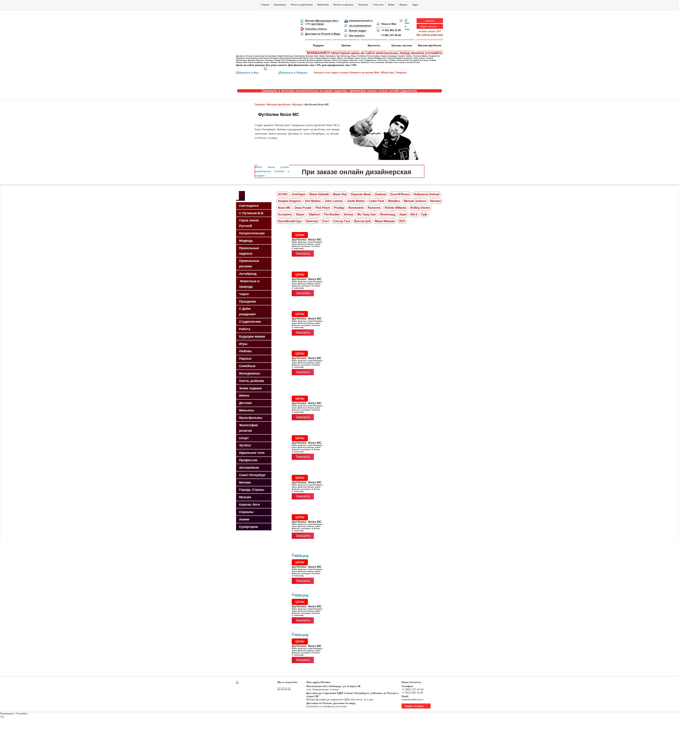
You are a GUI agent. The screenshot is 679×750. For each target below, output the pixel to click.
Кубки (391, 4)
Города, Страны (251, 489)
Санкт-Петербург (252, 475)
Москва (245, 482)
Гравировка (280, 4)
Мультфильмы (250, 418)
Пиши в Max (388, 23)
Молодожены (249, 373)
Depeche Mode (361, 194)
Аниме (244, 519)
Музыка (245, 497)
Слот (325, 221)
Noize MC (284, 207)
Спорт (244, 438)
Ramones (374, 207)
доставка (317, 23)
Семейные (247, 366)
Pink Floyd (322, 207)
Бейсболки (323, 4)
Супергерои (248, 527)
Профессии (248, 460)
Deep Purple (303, 207)
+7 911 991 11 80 (391, 30)
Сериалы (246, 512)
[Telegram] (407, 25)
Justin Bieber (356, 201)
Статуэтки (378, 4)
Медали (403, 4)
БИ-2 (414, 214)
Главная (265, 4)
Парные (245, 358)
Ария (403, 214)
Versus (348, 214)
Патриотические (252, 233)
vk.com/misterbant (360, 25)
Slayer (300, 214)
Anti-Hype (298, 194)
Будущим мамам (252, 336)
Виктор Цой (362, 221)
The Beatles (332, 214)
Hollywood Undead (426, 194)
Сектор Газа (341, 221)
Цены (299, 234)
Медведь (246, 240)
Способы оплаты (316, 28)
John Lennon (334, 201)
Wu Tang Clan (366, 214)
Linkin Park (376, 201)
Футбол (245, 445)
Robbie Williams (395, 207)
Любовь (245, 351)
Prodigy (339, 207)
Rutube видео (357, 30)
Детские (245, 403)
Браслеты (374, 45)
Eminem (380, 194)
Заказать (303, 253)
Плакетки (363, 4)
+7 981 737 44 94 (391, 35)
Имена (244, 395)
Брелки (346, 45)
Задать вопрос (428, 26)
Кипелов (312, 221)
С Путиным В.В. (251, 213)
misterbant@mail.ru (361, 20)
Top (2, 716)
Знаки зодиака (250, 388)
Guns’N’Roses (400, 194)
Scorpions (285, 214)
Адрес (415, 4)
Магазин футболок (429, 45)
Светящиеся (249, 205)
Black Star (340, 194)
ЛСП (402, 221)
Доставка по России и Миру (322, 33)
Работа (244, 329)
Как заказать (357, 35)
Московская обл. (326, 20)
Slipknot (314, 214)
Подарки (318, 45)
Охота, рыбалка (251, 381)
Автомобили (249, 467)
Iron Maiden (313, 201)
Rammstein (356, 207)
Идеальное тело (252, 453)
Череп (244, 294)
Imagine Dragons (289, 201)
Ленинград (387, 214)
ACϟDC (283, 194)
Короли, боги (249, 504)
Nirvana (435, 201)
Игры (243, 344)
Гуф (424, 214)
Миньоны (246, 410)
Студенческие (250, 321)
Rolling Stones (420, 207)
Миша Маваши (385, 221)
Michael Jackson (415, 201)
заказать (430, 20)
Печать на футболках (302, 4)
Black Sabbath (319, 194)
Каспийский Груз (290, 221)
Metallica (394, 201)
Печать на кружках (343, 4)
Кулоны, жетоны (401, 45)
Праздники (247, 301)
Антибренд (247, 274)
